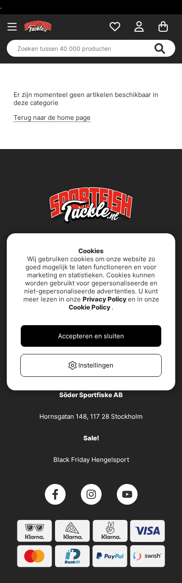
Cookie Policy (89, 307)
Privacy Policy (105, 299)
